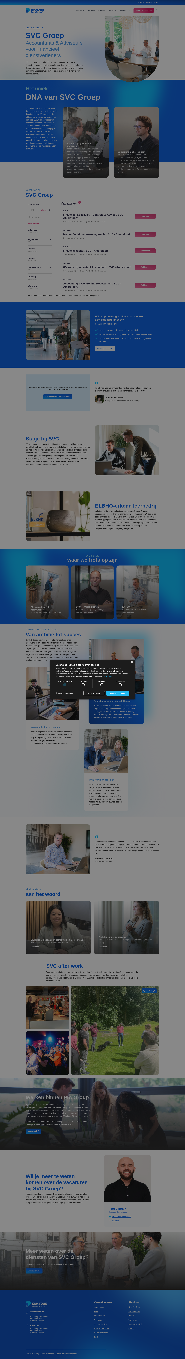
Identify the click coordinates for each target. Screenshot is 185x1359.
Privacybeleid (107, 676)
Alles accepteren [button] (117, 693)
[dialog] (92, 679)
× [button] (132, 662)
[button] (65, 693)
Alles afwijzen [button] (94, 693)
